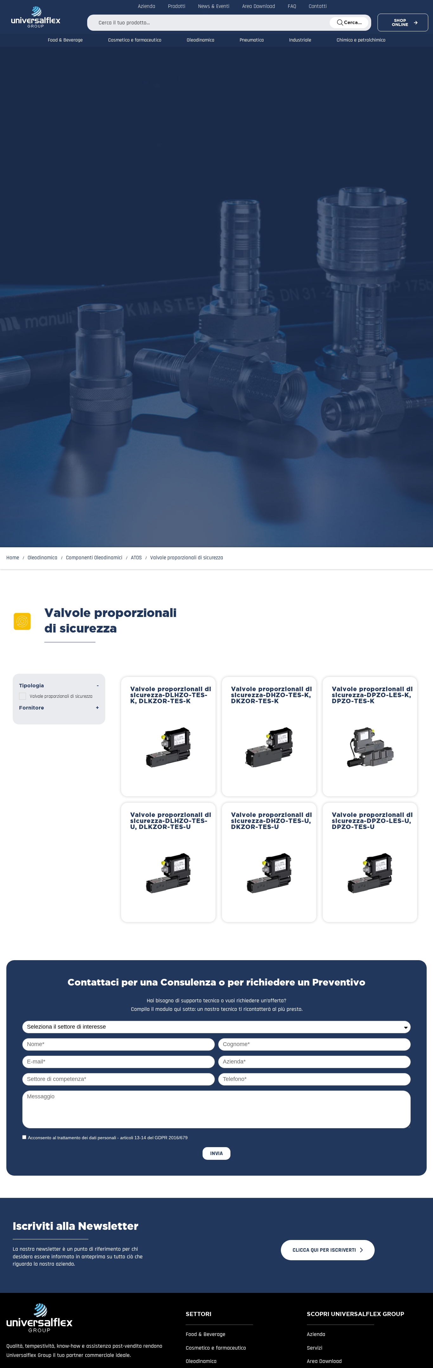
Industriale (300, 40)
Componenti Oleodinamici (94, 558)
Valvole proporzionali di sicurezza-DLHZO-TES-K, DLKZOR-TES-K (170, 694)
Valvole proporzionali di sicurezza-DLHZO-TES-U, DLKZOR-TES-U (170, 820)
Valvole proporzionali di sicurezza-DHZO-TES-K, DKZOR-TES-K (271, 694)
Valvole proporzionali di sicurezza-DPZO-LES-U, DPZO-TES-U (372, 820)
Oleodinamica (200, 40)
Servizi (314, 1348)
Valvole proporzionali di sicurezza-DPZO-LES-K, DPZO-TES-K (372, 694)
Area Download (324, 1361)
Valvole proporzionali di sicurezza (61, 696)
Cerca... (353, 22)
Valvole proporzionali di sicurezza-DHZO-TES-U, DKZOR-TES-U (271, 820)
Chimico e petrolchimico (361, 40)
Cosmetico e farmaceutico (134, 40)
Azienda (316, 1334)
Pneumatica (252, 40)
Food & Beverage (65, 40)
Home (12, 558)
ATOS (136, 558)
